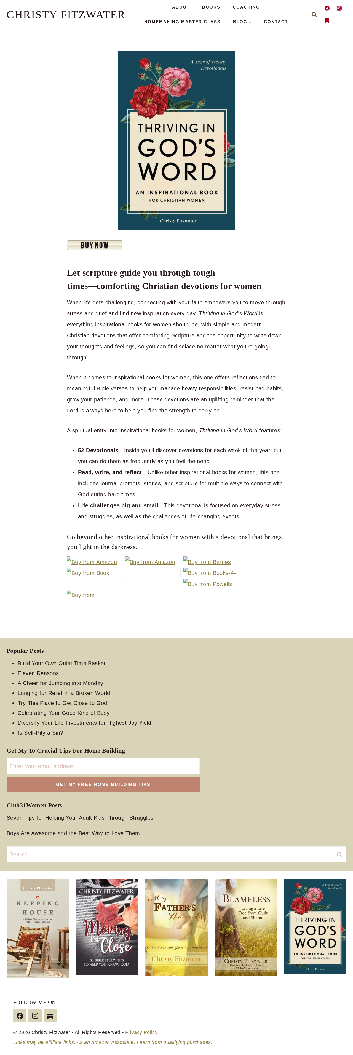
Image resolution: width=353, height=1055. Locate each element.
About (181, 7)
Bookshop (153, 572)
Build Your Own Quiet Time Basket (62, 663)
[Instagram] (339, 8)
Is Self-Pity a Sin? (40, 733)
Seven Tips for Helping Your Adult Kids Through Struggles (80, 818)
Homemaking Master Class (182, 21)
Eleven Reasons (38, 673)
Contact (276, 21)
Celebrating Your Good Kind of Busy (64, 713)
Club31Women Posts (34, 805)
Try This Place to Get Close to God (62, 703)
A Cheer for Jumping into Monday (60, 683)
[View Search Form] (314, 15)
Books (211, 7)
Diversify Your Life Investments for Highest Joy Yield (84, 723)
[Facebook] (327, 8)
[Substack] (327, 21)
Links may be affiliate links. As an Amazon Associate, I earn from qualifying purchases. (112, 1042)
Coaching (246, 7)
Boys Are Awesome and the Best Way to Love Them (73, 833)
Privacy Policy (141, 1032)
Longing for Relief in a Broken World (64, 693)
